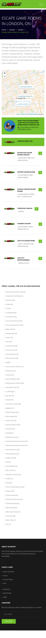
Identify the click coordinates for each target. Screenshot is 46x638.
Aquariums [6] (10, 300)
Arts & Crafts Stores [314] (13, 321)
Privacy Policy (8, 579)
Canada (12, 30)
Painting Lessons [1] (12, 437)
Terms (5, 576)
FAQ (4, 583)
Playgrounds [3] (10, 458)
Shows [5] (8, 483)
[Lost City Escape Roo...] (26, 82)
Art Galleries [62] (10, 313)
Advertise (6, 589)
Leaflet (18, 114)
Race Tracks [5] (10, 470)
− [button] (4, 76)
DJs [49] (7, 362)
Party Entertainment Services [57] (16, 441)
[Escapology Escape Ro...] (25, 91)
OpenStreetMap (32, 114)
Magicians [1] (9, 408)
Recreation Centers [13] (13, 474)
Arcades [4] (9, 304)
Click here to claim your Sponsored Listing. (28, 128)
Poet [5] (8, 462)
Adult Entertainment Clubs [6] (15, 292)
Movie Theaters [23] (12, 412)
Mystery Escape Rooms (26, 172)
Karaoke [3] (9, 400)
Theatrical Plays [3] (11, 495)
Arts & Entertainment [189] (14, 325)
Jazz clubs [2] (9, 396)
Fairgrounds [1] (10, 371)
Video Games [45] (11, 508)
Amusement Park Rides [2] (14, 296)
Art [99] (7, 308)
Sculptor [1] (9, 479)
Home (4, 30)
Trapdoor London (24, 208)
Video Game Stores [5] (12, 512)
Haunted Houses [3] (12, 387)
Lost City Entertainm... (26, 87)
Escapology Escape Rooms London (24, 154)
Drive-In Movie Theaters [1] (14, 367)
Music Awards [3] (11, 416)
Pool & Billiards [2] (11, 466)
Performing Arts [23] (12, 454)
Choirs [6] (8, 342)
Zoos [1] (8, 524)
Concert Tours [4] (11, 350)
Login (5, 597)
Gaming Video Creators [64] (14, 383)
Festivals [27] (9, 375)
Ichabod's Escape (24, 224)
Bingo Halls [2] (10, 329)
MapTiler (24, 114)
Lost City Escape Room (26, 241)
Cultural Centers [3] (11, 354)
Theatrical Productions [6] (14, 499)
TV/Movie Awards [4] (12, 503)
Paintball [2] (9, 433)
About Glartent (8, 572)
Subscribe (8, 621)
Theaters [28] (9, 491)
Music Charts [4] (10, 420)
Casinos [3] (9, 337)
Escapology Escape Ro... (25, 96)
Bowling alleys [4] (11, 333)
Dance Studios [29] (11, 358)
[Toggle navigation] (41, 5)
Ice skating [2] (10, 391)
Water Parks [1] (10, 520)
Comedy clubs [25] (11, 346)
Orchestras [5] (10, 429)
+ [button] (4, 73)
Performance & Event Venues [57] (16, 445)
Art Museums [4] (11, 317)
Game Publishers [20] (12, 379)
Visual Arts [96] (10, 516)
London (20, 30)
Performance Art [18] (12, 450)
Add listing (7, 593)
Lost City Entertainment (23, 259)
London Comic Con (24, 104)
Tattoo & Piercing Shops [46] (14, 487)
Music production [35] (12, 425)
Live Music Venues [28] (13, 404)
